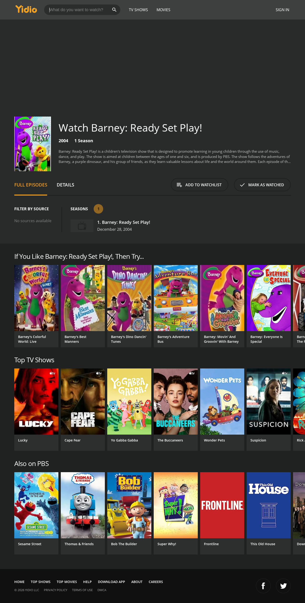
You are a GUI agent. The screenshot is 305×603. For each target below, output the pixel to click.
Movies (163, 9)
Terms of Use (82, 590)
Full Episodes (30, 184)
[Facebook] (263, 585)
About (136, 581)
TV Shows (138, 9)
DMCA (101, 590)
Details (65, 184)
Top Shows (41, 581)
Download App (111, 581)
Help (87, 581)
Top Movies (67, 581)
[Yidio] (26, 10)
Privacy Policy (55, 590)
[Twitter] (283, 585)
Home (19, 581)
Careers (156, 581)
